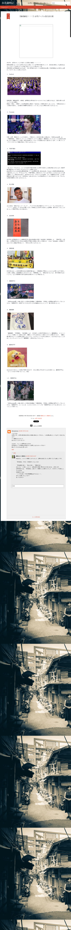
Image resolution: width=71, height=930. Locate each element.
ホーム (15, 7)
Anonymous (15, 431)
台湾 (36, 418)
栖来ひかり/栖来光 (46, 415)
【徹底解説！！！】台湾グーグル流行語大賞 (36, 16)
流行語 (40, 418)
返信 (13, 449)
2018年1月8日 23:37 (31, 456)
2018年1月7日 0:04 (23, 431)
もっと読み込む (36, 517)
